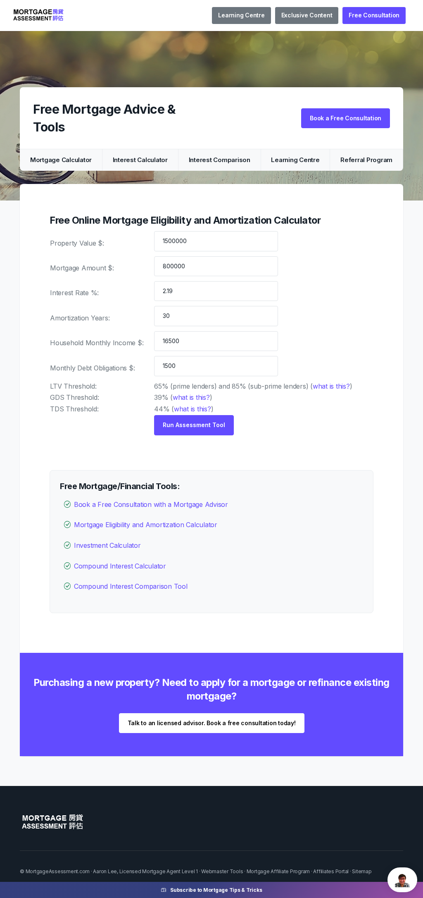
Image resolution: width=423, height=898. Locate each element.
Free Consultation (374, 15)
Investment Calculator (107, 545)
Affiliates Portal (331, 871)
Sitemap (361, 871)
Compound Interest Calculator (120, 566)
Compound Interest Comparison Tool (131, 586)
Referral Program (366, 160)
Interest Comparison (219, 160)
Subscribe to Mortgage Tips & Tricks (216, 890)
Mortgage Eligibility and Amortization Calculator (145, 525)
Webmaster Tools (222, 871)
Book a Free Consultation (345, 118)
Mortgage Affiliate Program (278, 871)
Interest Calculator (140, 160)
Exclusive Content (307, 15)
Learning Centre (241, 15)
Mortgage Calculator (61, 160)
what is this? (331, 386)
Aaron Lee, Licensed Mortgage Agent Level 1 (145, 871)
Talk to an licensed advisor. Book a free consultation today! (212, 722)
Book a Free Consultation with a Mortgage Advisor (151, 504)
